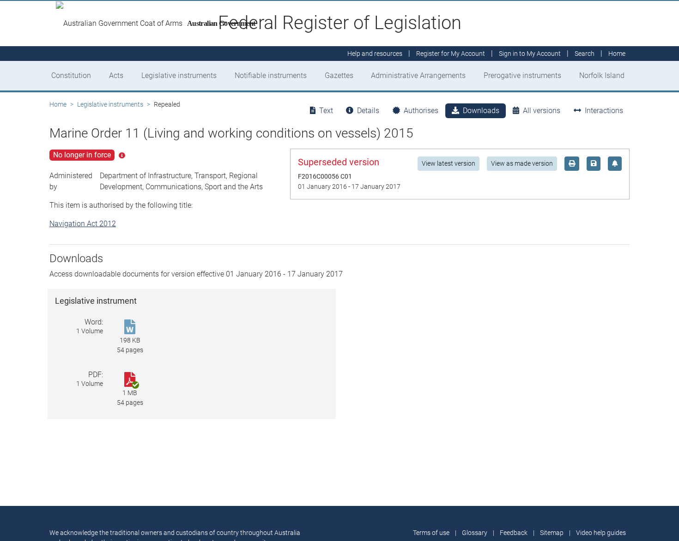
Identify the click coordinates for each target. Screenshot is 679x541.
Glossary (474, 532)
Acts (116, 75)
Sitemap (552, 532)
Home (58, 104)
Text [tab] (326, 110)
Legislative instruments (179, 75)
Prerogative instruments (522, 75)
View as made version (522, 163)
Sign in (530, 53)
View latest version (448, 163)
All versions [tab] (541, 110)
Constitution (71, 75)
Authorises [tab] (421, 110)
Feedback (513, 532)
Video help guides (601, 532)
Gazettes (339, 75)
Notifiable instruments (271, 75)
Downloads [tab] (481, 110)
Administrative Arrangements (418, 75)
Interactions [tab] (604, 110)
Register (450, 53)
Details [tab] (368, 110)
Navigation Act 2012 (82, 223)
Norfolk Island (601, 75)
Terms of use (431, 532)
